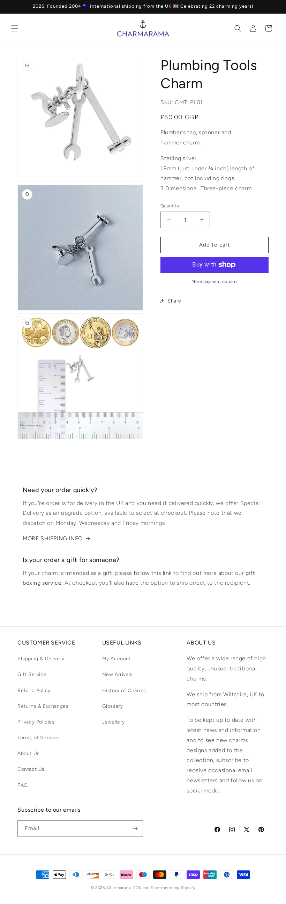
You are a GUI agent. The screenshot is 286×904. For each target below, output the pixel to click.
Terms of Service (38, 738)
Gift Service (31, 674)
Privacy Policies (36, 722)
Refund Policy (34, 690)
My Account (116, 659)
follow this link (153, 573)
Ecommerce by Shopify (173, 887)
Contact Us (31, 769)
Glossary (112, 706)
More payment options (214, 281)
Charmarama (119, 887)
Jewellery (113, 722)
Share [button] (174, 301)
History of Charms (124, 690)
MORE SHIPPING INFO (53, 538)
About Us (28, 753)
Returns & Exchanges (42, 706)
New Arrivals (117, 674)
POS (137, 887)
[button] (14, 28)
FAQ (22, 785)
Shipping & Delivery (40, 659)
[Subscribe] (135, 828)
